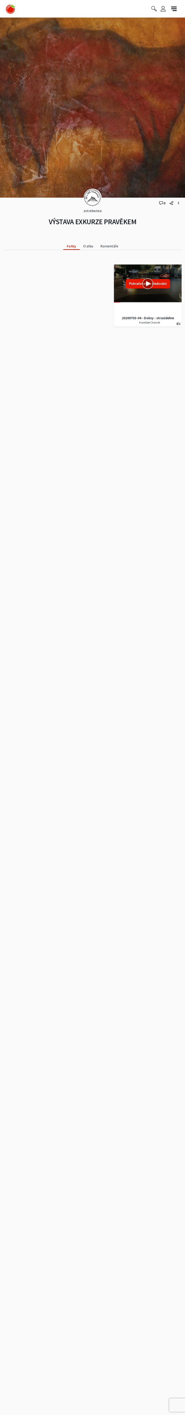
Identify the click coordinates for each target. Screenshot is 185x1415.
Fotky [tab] (71, 246)
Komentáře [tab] (109, 246)
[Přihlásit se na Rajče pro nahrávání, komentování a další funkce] (163, 9)
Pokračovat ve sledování (148, 283)
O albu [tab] (88, 246)
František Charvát (149, 322)
